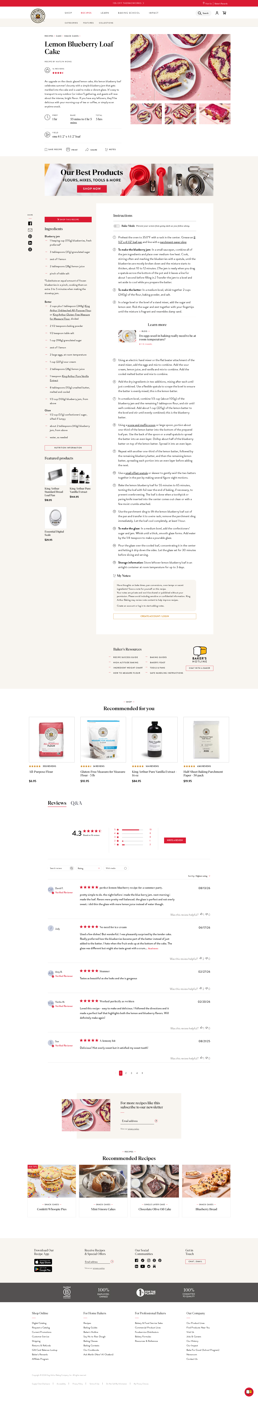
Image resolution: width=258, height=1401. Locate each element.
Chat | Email (195, 1261)
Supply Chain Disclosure (41, 1384)
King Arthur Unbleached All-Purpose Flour (70, 308)
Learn (105, 13)
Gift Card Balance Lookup (44, 1350)
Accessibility (61, 1384)
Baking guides (158, 657)
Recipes (86, 13)
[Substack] (154, 1266)
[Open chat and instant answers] (249, 1392)
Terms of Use (94, 1384)
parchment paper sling (173, 242)
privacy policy (133, 1128)
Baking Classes (90, 1341)
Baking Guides (90, 1327)
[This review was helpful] (201, 914)
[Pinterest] (159, 1260)
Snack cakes (71, 36)
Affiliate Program (40, 1359)
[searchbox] (58, 868)
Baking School (129, 13)
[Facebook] (136, 1260)
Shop (68, 13)
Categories (71, 23)
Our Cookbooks (91, 1350)
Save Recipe (55, 149)
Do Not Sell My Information (116, 1384)
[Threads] (154, 1260)
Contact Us (192, 1359)
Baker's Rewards (221, 3)
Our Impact (192, 1345)
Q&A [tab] (76, 803)
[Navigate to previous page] (116, 1073)
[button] (133, 830)
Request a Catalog (41, 1327)
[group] (146, 113)
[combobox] (89, 868)
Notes (112, 149)
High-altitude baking (125, 662)
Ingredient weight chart (128, 668)
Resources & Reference (146, 1341)
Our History (192, 1341)
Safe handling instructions (166, 673)
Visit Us (208, 3)
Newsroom (191, 1354)
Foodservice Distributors (147, 1332)
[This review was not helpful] (206, 914)
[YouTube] (142, 1266)
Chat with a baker (199, 668)
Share (93, 150)
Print (74, 150)
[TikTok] (142, 1260)
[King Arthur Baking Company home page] (37, 16)
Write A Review (175, 840)
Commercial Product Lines (148, 1327)
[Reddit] (148, 1266)
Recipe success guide (125, 657)
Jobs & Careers (193, 1336)
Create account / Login (154, 616)
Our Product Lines (195, 1323)
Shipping (36, 1341)
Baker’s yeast (157, 662)
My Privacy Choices (141, 1384)
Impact (154, 13)
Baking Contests (91, 1345)
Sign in (217, 13)
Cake (59, 36)
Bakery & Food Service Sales (149, 1323)
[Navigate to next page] (142, 1073)
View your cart (224, 13)
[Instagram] (148, 1260)
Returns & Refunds (41, 1345)
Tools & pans (157, 668)
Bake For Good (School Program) (202, 1350)
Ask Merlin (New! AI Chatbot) (98, 1354)
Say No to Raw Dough (94, 1336)
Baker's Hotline (90, 1332)
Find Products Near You (198, 1327)
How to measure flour (126, 673)
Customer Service (40, 1336)
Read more (153, 949)
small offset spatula (136, 473)
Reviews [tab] (57, 803)
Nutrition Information (68, 448)
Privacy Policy (78, 1384)
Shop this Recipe (69, 219)
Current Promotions (42, 1332)
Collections (106, 23)
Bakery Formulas (143, 1336)
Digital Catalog (39, 1323)
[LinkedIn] (136, 1266)
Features (88, 23)
